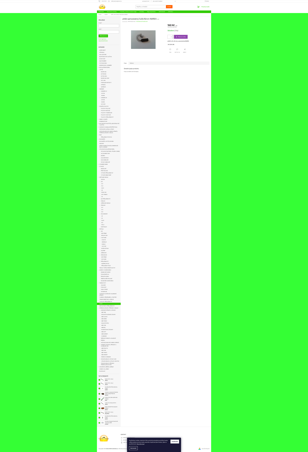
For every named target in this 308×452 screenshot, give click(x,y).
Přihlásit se (103, 36)
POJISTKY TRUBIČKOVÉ (106, 113)
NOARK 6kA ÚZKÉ (105, 78)
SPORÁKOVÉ (104, 291)
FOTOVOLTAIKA (103, 63)
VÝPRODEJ (101, 52)
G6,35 (102, 220)
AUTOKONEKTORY (105, 153)
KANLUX (103, 244)
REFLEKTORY (104, 235)
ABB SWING (104, 319)
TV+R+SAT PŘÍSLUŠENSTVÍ (105, 301)
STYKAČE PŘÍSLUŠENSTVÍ (107, 173)
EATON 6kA (103, 74)
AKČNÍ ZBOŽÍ (102, 50)
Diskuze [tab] (132, 63)
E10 (102, 212)
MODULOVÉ (103, 168)
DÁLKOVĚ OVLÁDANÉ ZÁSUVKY (108, 314)
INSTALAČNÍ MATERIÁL (104, 67)
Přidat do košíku (182, 36)
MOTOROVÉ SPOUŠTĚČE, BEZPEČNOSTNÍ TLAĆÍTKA (109, 124)
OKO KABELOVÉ (104, 160)
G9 (102, 190)
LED (102, 181)
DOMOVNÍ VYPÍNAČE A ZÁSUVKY (108, 310)
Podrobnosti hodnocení (142, 21)
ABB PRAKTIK (104, 348)
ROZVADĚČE (102, 139)
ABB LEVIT (103, 332)
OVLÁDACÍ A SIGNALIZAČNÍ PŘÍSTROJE (108, 127)
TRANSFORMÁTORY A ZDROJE (106, 299)
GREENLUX (104, 242)
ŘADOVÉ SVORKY (105, 276)
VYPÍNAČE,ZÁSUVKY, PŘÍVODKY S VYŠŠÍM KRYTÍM (108, 345)
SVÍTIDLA (101, 229)
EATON (103, 93)
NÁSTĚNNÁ (104, 233)
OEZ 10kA (103, 80)
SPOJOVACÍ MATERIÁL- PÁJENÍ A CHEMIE (110, 151)
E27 (102, 184)
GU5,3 (102, 225)
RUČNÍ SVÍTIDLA (105, 248)
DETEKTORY (102, 59)
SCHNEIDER (104, 336)
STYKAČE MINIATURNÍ (106, 175)
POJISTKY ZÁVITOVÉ (106, 115)
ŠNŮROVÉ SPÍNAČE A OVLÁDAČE (108, 338)
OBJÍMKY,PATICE (105, 263)
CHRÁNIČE (101, 89)
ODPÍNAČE (103, 87)
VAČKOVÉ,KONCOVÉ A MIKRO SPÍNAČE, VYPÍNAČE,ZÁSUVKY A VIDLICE (108, 132)
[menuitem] (101, 11)
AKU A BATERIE (102, 54)
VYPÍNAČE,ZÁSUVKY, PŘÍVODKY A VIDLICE (108, 308)
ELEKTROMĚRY (102, 61)
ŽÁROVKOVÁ (104, 255)
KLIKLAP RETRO (105, 323)
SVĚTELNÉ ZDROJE (103, 177)
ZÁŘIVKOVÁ (103, 253)
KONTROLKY (104, 227)
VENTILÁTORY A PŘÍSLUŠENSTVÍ (106, 306)
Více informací (140, 444)
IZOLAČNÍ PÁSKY (105, 158)
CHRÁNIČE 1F (104, 91)
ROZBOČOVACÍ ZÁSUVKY (107, 329)
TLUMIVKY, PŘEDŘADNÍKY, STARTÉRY (108, 297)
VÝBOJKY (103, 201)
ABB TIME (103, 312)
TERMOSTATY (102, 283)
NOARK (103, 95)
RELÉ (100, 135)
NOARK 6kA (103, 72)
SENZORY (101, 143)
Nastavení (133, 448)
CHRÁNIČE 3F (104, 98)
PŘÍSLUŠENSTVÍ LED (106, 265)
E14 (102, 186)
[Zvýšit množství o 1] (173, 36)
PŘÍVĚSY (103, 340)
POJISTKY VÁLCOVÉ (105, 108)
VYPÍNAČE (103, 85)
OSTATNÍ (103, 104)
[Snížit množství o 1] (173, 38)
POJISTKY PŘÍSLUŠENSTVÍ (107, 117)
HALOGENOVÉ (104, 214)
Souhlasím (175, 441)
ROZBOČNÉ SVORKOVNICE (107, 281)
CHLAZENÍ (103, 285)
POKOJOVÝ (103, 287)
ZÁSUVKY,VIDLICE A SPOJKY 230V (108, 359)
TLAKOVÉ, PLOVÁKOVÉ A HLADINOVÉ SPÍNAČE (107, 294)
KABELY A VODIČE (103, 119)
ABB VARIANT (104, 355)
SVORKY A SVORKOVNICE (105, 270)
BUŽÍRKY (103, 156)
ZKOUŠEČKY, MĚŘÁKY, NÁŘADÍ (106, 367)
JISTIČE (101, 69)
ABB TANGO (104, 321)
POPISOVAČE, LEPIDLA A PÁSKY (106, 129)
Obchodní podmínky (157, 1)
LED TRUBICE (104, 194)
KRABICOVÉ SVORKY (105, 272)
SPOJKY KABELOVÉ (105, 162)
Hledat (169, 6)
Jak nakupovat (145, 1)
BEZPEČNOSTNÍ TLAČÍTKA (105, 56)
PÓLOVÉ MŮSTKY (105, 274)
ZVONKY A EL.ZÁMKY (104, 369)
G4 (102, 196)
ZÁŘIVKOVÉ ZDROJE (105, 203)
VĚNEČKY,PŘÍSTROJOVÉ (106, 278)
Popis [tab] (125, 63)
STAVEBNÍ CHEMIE (103, 164)
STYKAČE (101, 166)
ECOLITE (104, 240)
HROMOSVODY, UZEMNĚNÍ (105, 65)
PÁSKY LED (103, 192)
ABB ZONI (103, 325)
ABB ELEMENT (104, 334)
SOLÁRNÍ (103, 250)
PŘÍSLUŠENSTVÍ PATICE (106, 137)
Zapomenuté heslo (103, 41)
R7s (102, 222)
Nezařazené (102, 371)
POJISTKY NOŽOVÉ (105, 110)
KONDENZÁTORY (103, 121)
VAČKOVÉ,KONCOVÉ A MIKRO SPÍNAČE (110, 342)
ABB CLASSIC (104, 317)
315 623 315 (126, 440)
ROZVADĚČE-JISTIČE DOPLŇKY (106, 141)
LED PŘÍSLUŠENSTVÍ (105, 199)
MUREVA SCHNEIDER (106, 357)
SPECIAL (103, 179)
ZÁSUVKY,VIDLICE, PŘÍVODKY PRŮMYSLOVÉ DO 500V (107, 364)
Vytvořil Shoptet (206, 449)
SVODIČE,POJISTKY (104, 106)
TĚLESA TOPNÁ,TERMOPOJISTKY (107, 268)
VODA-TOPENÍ (104, 289)
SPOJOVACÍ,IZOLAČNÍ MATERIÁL (106, 149)
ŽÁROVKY (103, 205)
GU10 (102, 188)
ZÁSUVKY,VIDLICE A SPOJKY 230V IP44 (110, 361)
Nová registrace (102, 39)
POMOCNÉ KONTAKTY (106, 82)
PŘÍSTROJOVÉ (104, 171)
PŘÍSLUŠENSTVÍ (104, 261)
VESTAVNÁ (103, 237)
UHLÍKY (101, 304)
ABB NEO (103, 327)
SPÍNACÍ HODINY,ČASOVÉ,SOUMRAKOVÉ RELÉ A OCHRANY (108, 146)
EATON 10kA (104, 76)
